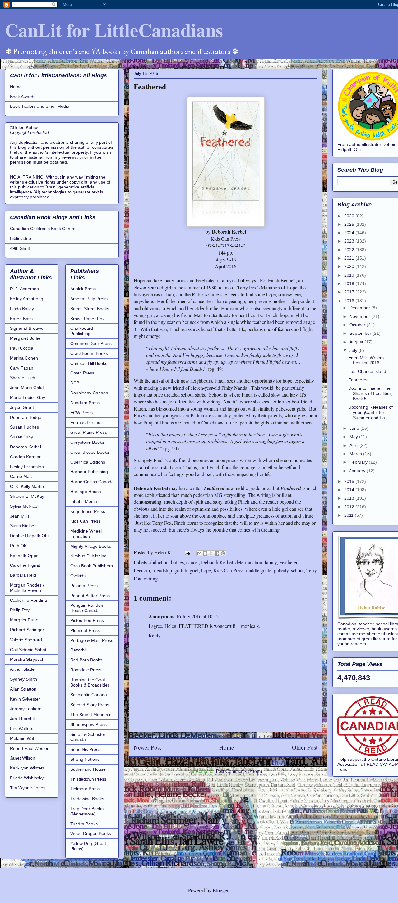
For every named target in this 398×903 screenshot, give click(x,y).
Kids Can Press (228, 570)
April (354, 445)
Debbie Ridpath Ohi (29, 535)
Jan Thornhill (22, 718)
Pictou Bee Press (87, 620)
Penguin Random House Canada (87, 608)
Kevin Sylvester (25, 699)
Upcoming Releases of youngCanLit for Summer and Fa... (370, 412)
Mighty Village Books (90, 546)
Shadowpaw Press (88, 724)
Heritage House (85, 491)
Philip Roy (20, 609)
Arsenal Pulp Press (89, 298)
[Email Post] (187, 552)
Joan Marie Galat (27, 387)
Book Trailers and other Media (39, 106)
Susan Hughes (24, 426)
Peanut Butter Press (90, 595)
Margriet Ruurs (24, 619)
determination (248, 562)
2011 (349, 515)
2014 (349, 489)
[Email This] (199, 553)
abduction (159, 562)
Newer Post (147, 747)
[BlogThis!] (205, 553)
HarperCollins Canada (92, 481)
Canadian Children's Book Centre (43, 228)
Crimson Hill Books (88, 363)
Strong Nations (85, 759)
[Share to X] (211, 553)
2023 (349, 240)
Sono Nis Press (85, 749)
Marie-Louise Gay (27, 397)
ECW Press (81, 412)
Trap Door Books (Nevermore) (87, 811)
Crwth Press (82, 372)
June (354, 428)
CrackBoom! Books (89, 353)
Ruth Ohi (18, 545)
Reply (154, 635)
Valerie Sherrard (26, 639)
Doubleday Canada (89, 392)
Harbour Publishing (89, 471)
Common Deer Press (91, 343)
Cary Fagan (21, 367)
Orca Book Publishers (91, 565)
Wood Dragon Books (90, 833)
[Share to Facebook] (217, 553)
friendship (162, 570)
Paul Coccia (21, 348)
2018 (349, 283)
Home (226, 747)
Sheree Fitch (22, 377)
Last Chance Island (367, 371)
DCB (74, 382)
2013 (349, 498)
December (360, 307)
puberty (281, 570)
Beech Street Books (89, 308)
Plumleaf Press (85, 630)
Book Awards (22, 96)
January (358, 470)
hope (206, 570)
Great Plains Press (88, 432)
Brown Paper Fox (87, 318)
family (271, 562)
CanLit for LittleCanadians (114, 29)
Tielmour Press (85, 788)
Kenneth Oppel (24, 555)
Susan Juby (21, 436)
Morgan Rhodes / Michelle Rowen (27, 588)
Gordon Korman (26, 456)
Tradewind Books (87, 798)
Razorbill (78, 649)
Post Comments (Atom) (239, 771)
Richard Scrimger (27, 629)
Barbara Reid (23, 575)
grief (194, 570)
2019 (349, 275)
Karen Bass (21, 318)
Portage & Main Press (91, 640)
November (360, 316)
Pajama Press (84, 585)
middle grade (258, 570)
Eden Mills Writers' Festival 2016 (366, 360)
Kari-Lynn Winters (27, 767)
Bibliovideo (20, 238)
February (359, 462)
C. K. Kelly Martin (27, 486)
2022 (349, 249)
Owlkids (78, 575)
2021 (349, 258)
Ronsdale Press (85, 669)
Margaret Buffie (25, 338)
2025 (349, 224)
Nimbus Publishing (88, 555)
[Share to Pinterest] (223, 553)
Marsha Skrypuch (27, 659)
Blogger (220, 890)
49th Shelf (20, 248)
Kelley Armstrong (26, 298)
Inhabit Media (83, 501)
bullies (177, 562)
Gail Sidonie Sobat (28, 649)
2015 (349, 481)
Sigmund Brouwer (27, 328)
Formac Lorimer (86, 422)
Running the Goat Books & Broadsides (90, 682)
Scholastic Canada (88, 694)
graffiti (180, 570)
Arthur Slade (22, 669)
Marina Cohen (24, 358)
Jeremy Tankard (26, 708)
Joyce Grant (22, 407)
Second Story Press (89, 704)
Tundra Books (84, 823)
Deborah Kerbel (217, 562)
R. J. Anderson (24, 288)
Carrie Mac (21, 476)
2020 (349, 266)
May (354, 436)
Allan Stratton (23, 689)
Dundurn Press (85, 402)
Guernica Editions (87, 462)
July (354, 350)
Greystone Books (87, 442)
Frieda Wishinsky (27, 777)
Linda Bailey (22, 308)
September (361, 333)
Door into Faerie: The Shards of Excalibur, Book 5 (370, 393)
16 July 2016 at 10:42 (197, 616)
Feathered (288, 562)
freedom (142, 570)
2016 (349, 300)
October (358, 324)
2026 (349, 215)
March (356, 453)
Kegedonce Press (87, 511)
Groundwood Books (89, 452)
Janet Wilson (22, 758)
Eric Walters (21, 728)
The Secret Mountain (91, 714)
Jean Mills (20, 516)
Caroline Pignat (25, 565)
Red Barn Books (86, 659)
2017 (349, 291)
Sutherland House (88, 769)
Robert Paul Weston (29, 748)
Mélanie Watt (22, 738)
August (356, 341)
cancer (192, 562)
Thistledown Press (88, 779)
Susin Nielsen (23, 525)
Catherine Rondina (28, 600)
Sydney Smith (23, 679)
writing (151, 578)
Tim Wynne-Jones (27, 787)
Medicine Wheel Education (86, 534)
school (297, 570)
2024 (349, 232)
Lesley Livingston (27, 466)
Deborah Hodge (25, 417)
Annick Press (83, 288)
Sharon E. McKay (27, 496)
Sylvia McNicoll (24, 506)
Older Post (304, 747)
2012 (349, 506)
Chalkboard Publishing (81, 331)
